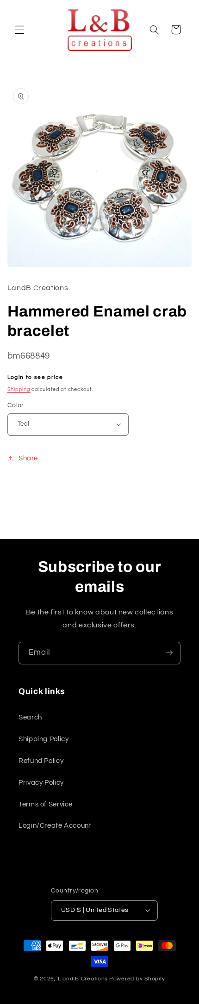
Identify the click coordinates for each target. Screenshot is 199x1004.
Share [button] (28, 458)
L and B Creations (83, 978)
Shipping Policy (43, 739)
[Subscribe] (169, 653)
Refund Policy (41, 760)
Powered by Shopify (137, 978)
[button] (19, 29)
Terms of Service (46, 804)
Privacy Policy (41, 782)
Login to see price (35, 377)
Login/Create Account (55, 825)
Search (30, 717)
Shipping (19, 389)
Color (15, 405)
